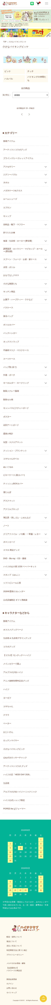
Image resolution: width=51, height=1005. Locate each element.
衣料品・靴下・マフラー (14, 224)
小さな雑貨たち (10, 283)
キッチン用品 (9, 291)
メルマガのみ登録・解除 (16, 963)
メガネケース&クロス (12, 190)
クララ (6, 715)
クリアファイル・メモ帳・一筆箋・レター (22, 534)
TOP (4, 42)
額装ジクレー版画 (11, 391)
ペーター (7, 723)
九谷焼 (6, 783)
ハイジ (6, 689)
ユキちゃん (8, 706)
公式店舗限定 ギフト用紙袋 (15, 600)
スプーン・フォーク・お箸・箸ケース (20, 259)
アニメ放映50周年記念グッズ (16, 681)
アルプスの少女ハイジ (13, 672)
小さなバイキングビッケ (17, 42)
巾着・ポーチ (9, 374)
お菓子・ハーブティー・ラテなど (18, 299)
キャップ (7, 216)
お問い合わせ (12, 988)
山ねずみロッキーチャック (15, 757)
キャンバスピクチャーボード (16, 408)
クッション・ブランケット (15, 450)
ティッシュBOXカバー (13, 483)
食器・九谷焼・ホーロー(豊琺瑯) (17, 240)
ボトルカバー (9, 325)
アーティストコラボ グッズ (15, 766)
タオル (6, 182)
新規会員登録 (12, 979)
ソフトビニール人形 (12, 583)
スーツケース (9, 359)
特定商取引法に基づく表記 (17, 950)
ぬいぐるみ (8, 466)
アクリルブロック (11, 509)
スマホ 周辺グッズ (11, 550)
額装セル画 (8, 399)
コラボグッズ (9, 647)
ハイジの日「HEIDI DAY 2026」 (17, 774)
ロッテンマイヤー (11, 740)
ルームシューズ (10, 199)
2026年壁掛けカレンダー (14, 591)
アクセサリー (9, 166)
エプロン (7, 207)
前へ (22, 114)
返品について (12, 941)
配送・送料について (14, 937)
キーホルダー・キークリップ (16, 382)
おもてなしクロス (11, 275)
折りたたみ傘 (9, 232)
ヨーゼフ (7, 698)
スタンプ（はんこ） (12, 574)
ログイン (10, 984)
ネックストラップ (11, 342)
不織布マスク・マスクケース (16, 350)
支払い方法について (14, 946)
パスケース (8, 307)
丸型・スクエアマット (13, 442)
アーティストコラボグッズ (15, 150)
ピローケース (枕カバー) (14, 475)
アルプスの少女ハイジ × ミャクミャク (20, 792)
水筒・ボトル (9, 267)
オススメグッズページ (13, 630)
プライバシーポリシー (15, 955)
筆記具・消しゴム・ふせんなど (17, 517)
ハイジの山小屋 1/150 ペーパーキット (19, 566)
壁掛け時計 (8, 434)
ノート (6, 525)
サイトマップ (12, 993)
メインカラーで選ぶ (12, 664)
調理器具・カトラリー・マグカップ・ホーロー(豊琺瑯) (22, 250)
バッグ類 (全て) (10, 367)
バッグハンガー (10, 333)
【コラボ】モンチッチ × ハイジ (17, 655)
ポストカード (9, 541)
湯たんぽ (7, 492)
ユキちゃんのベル (11, 459)
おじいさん (8, 732)
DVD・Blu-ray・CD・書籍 (14, 558)
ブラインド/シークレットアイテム (18, 158)
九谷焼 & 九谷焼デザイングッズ (17, 638)
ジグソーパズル (10, 174)
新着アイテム (9, 141)
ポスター (7, 417)
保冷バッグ (8, 316)
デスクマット (9, 501)
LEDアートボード (11, 425)
